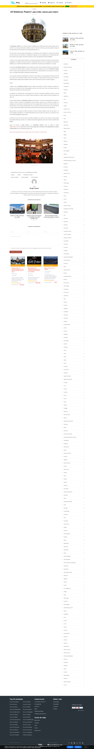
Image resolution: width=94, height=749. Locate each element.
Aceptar (70, 747)
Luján (65, 401)
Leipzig (65, 382)
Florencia (66, 315)
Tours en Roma (13, 707)
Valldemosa (66, 646)
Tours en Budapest (28, 712)
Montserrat (66, 446)
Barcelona (66, 125)
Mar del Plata (67, 414)
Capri (65, 195)
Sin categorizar (67, 588)
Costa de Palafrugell (68, 257)
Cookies (55, 708)
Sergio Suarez (34, 188)
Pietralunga (66, 511)
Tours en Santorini (27, 722)
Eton (65, 298)
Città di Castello (67, 234)
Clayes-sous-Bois (67, 237)
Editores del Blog (39, 711)
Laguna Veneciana (68, 379)
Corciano (66, 247)
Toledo (65, 627)
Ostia (65, 475)
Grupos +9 (52, 2)
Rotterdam (66, 543)
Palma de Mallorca (68, 491)
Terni (65, 617)
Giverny (65, 331)
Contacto (60, 2)
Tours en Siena (26, 717)
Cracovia (66, 263)
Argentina (66, 96)
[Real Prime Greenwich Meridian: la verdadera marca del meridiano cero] (34, 209)
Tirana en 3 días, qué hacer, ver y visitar (77, 52)
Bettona (65, 141)
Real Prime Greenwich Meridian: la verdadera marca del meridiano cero (34, 217)
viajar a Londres (14, 177)
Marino (65, 417)
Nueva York (66, 469)
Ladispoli (66, 372)
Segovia (65, 578)
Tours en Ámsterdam (15, 709)
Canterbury (66, 192)
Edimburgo (66, 286)
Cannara (65, 186)
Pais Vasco (66, 488)
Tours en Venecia (27, 709)
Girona (65, 327)
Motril (65, 450)
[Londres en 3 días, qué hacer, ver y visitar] (17, 209)
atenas (65, 105)
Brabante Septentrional (69, 157)
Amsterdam (66, 83)
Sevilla (65, 582)
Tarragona (66, 614)
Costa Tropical (67, 260)
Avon (65, 118)
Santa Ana (66, 565)
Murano (65, 456)
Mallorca (66, 411)
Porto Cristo (66, 524)
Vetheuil (66, 665)
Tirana (65, 620)
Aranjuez (66, 89)
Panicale (66, 495)
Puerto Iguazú (67, 533)
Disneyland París (67, 276)
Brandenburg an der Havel (70, 160)
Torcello (65, 630)
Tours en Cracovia (27, 729)
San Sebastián (67, 559)
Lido (65, 385)
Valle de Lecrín (67, 649)
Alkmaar (66, 73)
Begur (65, 134)
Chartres (66, 224)
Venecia (65, 659)
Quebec (65, 536)
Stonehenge (66, 604)
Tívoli (65, 623)
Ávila (65, 115)
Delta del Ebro (67, 269)
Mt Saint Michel (67, 453)
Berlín (65, 138)
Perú (65, 504)
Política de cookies (26, 747)
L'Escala (65, 366)
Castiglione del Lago (68, 208)
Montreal (66, 443)
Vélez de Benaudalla (68, 656)
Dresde (65, 279)
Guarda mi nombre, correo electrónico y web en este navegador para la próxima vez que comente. (31, 248)
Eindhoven (66, 289)
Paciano (65, 485)
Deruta (65, 273)
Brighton (66, 163)
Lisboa (65, 388)
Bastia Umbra (67, 128)
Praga (65, 527)
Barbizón (66, 121)
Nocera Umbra (67, 463)
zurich (65, 684)
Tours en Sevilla (14, 724)
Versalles (66, 662)
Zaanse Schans (67, 681)
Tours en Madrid (14, 722)
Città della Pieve (67, 231)
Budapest (66, 170)
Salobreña (66, 549)
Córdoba (65, 250)
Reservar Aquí (73, 6)
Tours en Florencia (14, 727)
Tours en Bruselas (27, 727)
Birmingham (67, 150)
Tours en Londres (14, 701)
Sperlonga (66, 598)
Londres (65, 392)
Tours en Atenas (14, 729)
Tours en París (13, 704)
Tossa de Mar (67, 633)
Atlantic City (66, 109)
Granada (66, 337)
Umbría (65, 639)
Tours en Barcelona (15, 712)
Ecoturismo (66, 282)
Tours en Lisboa (14, 717)
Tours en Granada (14, 734)
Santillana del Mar (68, 572)
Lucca (65, 395)
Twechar (65, 636)
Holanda (66, 347)
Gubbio (65, 343)
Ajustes (85, 747)
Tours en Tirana (27, 724)
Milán (65, 427)
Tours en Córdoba (27, 732)
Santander (66, 569)
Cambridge (66, 183)
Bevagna (66, 144)
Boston (65, 154)
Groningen (66, 340)
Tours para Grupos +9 (40, 701)
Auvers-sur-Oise (67, 112)
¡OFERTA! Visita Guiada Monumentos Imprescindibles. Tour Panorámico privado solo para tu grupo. (41, 6)
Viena (65, 668)
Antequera (66, 86)
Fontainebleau (67, 324)
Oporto (65, 472)
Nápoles (65, 459)
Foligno (65, 321)
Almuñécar (66, 76)
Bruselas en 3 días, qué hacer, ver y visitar (77, 45)
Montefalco (66, 440)
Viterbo (65, 672)
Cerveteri (66, 218)
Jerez (65, 363)
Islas (65, 353)
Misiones (66, 430)
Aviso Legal (56, 701)
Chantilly (66, 221)
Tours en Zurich (27, 704)
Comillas (66, 244)
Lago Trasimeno (67, 376)
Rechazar (78, 747)
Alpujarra (66, 80)
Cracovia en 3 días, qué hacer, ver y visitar (77, 39)
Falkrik (65, 302)
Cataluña (66, 212)
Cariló (65, 199)
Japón (65, 360)
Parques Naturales (68, 501)
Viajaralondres (24, 177)
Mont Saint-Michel (68, 434)
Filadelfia (66, 311)
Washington (66, 675)
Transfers (43, 2)
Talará (65, 611)
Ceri (65, 215)
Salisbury (66, 546)
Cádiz (65, 179)
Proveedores (38, 704)
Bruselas (66, 166)
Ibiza (65, 350)
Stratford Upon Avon (68, 607)
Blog (18, 3)
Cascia (65, 202)
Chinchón (66, 228)
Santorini (66, 575)
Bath (65, 131)
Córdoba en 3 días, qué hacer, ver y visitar (72, 33)
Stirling (65, 601)
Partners (37, 706)
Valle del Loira (67, 652)
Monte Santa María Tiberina (70, 437)
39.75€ (67, 6)
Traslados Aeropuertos (40, 713)
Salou (65, 553)
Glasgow (66, 334)
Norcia (65, 466)
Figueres (66, 308)
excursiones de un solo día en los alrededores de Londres (24, 172)
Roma (65, 540)
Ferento (65, 305)
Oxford (65, 482)
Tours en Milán (26, 707)
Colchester (66, 240)
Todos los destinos (27, 734)
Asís (65, 99)
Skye (65, 594)
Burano (65, 176)
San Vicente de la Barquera (70, 562)
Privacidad (56, 704)
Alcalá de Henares (68, 67)
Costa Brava (66, 253)
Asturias (66, 102)
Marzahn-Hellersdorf (68, 421)
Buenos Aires (67, 173)
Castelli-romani (67, 205)
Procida (65, 530)
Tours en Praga (27, 714)
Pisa (65, 517)
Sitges (65, 591)
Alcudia (65, 70)
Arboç (65, 92)
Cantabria (66, 189)
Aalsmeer (66, 64)
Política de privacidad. (36, 747)
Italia (65, 356)
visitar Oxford (34, 177)
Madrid (65, 405)
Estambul (66, 295)
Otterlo (65, 479)
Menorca (66, 424)
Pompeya (66, 520)
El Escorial (66, 292)
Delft (65, 266)
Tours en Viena (26, 701)
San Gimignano (67, 556)
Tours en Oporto (14, 714)
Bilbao (65, 147)
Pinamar (66, 514)
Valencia (66, 643)
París (65, 498)
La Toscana (66, 369)
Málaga (65, 408)
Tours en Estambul (14, 732)
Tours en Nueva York (15, 719)
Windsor (66, 678)
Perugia (65, 508)
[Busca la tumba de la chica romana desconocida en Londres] (51, 209)
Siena (65, 585)
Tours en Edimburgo (28, 719)
